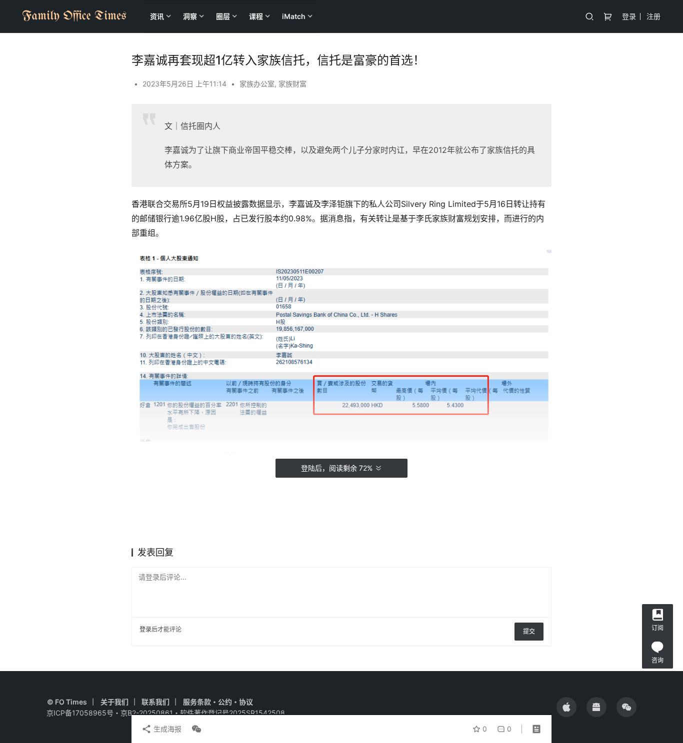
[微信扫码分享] (195, 729)
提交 (529, 631)
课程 (256, 16)
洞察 (190, 16)
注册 (653, 16)
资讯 (157, 16)
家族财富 (292, 83)
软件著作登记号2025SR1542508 (232, 713)
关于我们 (114, 702)
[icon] (566, 707)
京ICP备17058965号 (80, 713)
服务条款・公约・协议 (218, 702)
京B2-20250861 (146, 713)
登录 (629, 16)
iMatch (294, 16)
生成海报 (167, 729)
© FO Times (67, 702)
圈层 (223, 16)
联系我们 (156, 702)
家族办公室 (257, 83)
